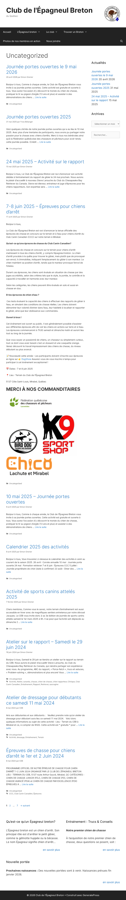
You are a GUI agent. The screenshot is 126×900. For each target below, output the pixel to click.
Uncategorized (15, 104)
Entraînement (26, 684)
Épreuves (37, 793)
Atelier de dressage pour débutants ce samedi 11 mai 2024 (43, 700)
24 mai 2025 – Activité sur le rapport (45, 161)
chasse (34, 681)
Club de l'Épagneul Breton (49, 10)
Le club (50, 31)
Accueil (7, 31)
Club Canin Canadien (23, 793)
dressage (21, 737)
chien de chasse (45, 681)
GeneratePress (91, 895)
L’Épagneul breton (27, 31)
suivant (25, 805)
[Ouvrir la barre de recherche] (121, 41)
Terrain (41, 737)
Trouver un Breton (74, 31)
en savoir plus (51, 849)
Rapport (36, 684)
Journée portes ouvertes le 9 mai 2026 (102, 75)
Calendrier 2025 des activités (37, 546)
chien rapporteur (60, 681)
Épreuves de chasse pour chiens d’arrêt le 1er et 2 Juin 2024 (40, 753)
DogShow (26, 359)
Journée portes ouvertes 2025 (38, 117)
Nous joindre (53, 41)
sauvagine (53, 684)
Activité (12, 681)
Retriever (45, 684)
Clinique (71, 681)
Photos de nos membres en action (21, 41)
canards (26, 681)
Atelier (19, 681)
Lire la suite (40, 97)
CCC (11, 793)
